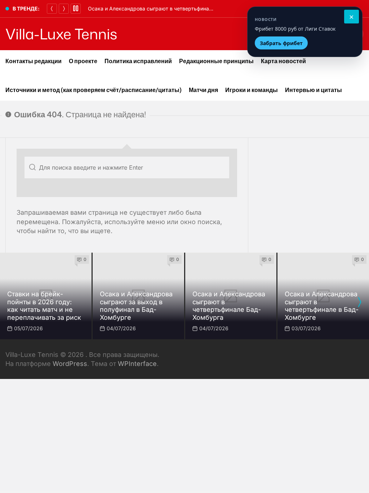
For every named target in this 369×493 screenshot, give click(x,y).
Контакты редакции (33, 61)
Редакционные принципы (216, 61)
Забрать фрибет (281, 43)
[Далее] (64, 9)
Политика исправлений (138, 61)
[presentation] (359, 302)
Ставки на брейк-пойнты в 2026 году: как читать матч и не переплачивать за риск (44, 305)
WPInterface (137, 363)
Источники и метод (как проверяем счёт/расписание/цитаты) (93, 89)
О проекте (83, 61)
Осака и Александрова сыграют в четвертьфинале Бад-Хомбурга (228, 305)
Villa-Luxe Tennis (61, 34)
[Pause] (76, 9)
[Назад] (52, 9)
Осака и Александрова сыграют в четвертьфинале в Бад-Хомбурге (172, 8)
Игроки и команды (251, 89)
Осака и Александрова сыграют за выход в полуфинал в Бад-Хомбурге (136, 305)
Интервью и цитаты (313, 89)
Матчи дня (203, 89)
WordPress (70, 363)
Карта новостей (283, 61)
